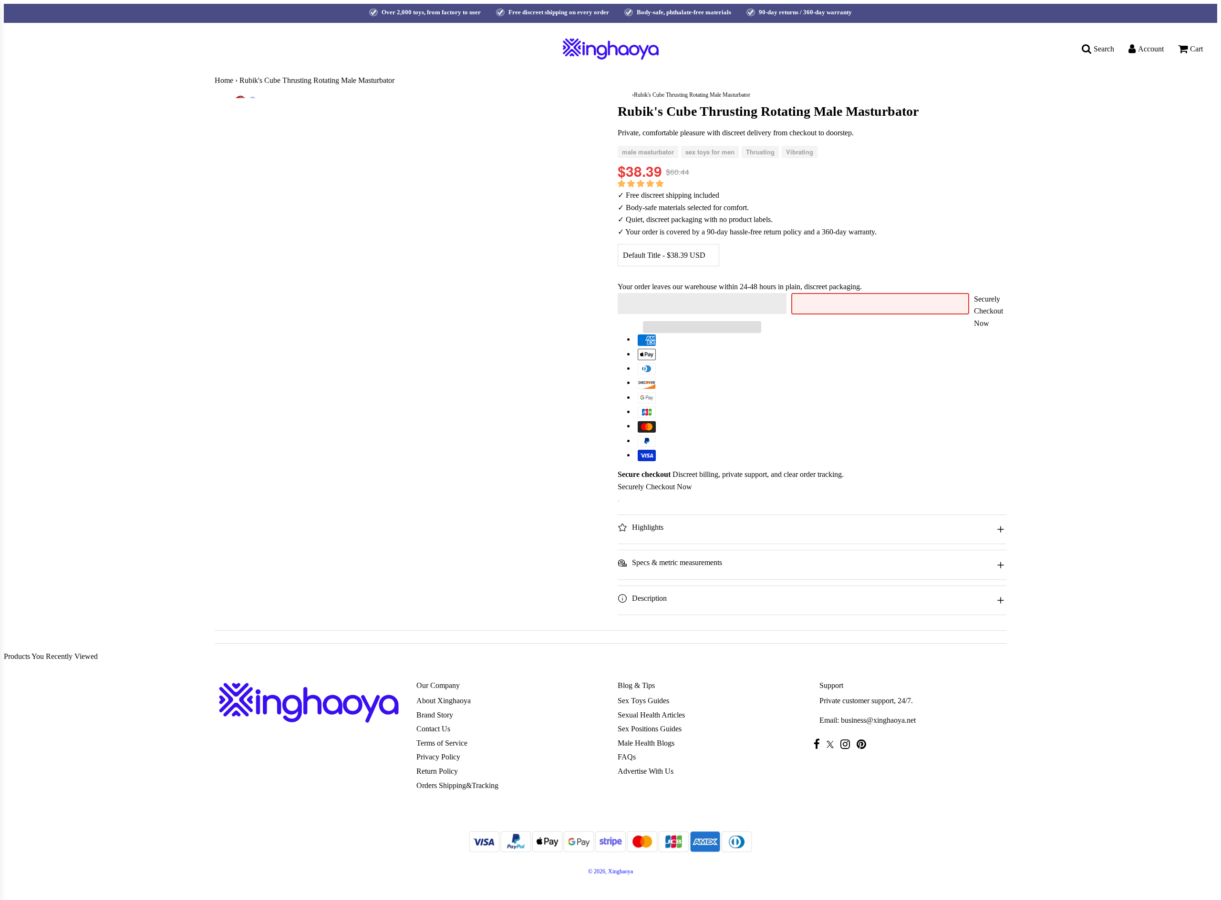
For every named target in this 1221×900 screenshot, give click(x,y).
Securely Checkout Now (988, 311)
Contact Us (433, 729)
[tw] (832, 744)
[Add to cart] (619, 501)
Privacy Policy (438, 757)
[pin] (864, 744)
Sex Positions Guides (650, 729)
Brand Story (434, 715)
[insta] (847, 744)
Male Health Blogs (646, 743)
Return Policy (437, 771)
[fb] (819, 744)
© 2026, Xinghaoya (610, 871)
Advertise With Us (645, 771)
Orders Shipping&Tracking (457, 785)
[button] (641, 184)
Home (224, 80)
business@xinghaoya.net (878, 720)
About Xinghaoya (443, 701)
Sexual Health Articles (651, 715)
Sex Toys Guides (643, 701)
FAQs (627, 757)
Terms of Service (441, 743)
